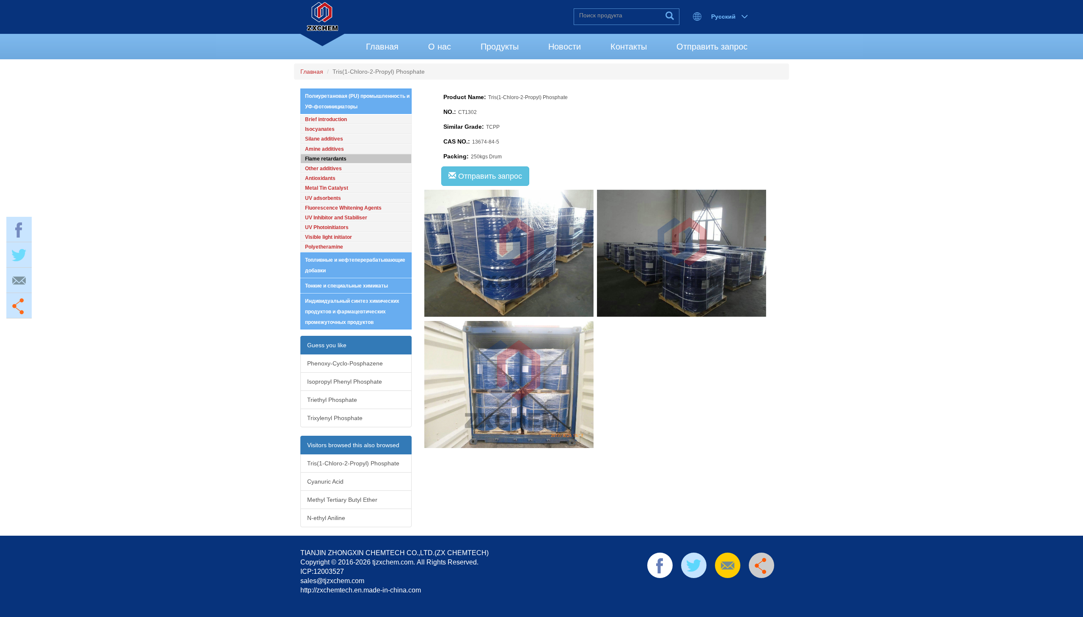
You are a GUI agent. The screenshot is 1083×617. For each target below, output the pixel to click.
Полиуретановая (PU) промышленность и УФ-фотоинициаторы (357, 101)
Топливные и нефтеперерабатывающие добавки (355, 265)
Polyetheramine (324, 247)
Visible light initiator (328, 237)
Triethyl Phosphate (332, 399)
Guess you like (326, 345)
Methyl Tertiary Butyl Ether (342, 499)
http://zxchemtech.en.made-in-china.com (360, 590)
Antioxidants (320, 178)
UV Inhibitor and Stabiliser (336, 218)
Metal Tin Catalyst (326, 188)
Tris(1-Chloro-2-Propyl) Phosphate (353, 463)
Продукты (500, 46)
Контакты (628, 46)
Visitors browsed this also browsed (353, 445)
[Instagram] (747, 588)
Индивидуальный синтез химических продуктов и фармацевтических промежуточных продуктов (352, 311)
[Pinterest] (707, 588)
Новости (564, 46)
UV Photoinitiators (327, 227)
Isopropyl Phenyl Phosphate (344, 381)
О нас (439, 46)
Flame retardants (325, 159)
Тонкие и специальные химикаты (346, 286)
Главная (382, 46)
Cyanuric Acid (325, 481)
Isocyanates (320, 129)
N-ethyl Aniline (326, 518)
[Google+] (733, 588)
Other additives (323, 169)
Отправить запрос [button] (489, 176)
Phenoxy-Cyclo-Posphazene (345, 363)
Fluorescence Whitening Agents (343, 208)
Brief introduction (326, 119)
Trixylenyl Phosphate (335, 418)
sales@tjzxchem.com (332, 580)
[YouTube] (720, 588)
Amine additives (324, 149)
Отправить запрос (712, 46)
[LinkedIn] (693, 588)
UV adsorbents (323, 198)
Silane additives (324, 139)
